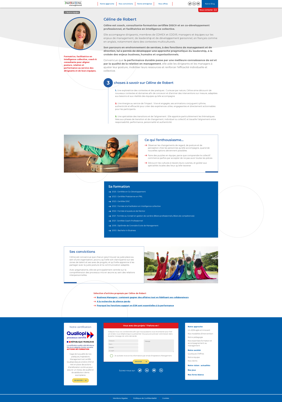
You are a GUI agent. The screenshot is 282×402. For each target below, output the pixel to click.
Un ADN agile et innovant (199, 330)
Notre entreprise (144, 4)
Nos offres (163, 4)
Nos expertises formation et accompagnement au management (200, 343)
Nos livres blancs (196, 375)
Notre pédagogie (195, 337)
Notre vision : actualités (199, 365)
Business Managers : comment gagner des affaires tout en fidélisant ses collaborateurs (143, 297)
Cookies (165, 398)
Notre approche (107, 4)
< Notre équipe (72, 12)
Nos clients (192, 361)
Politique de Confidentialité (145, 398)
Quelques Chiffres (196, 354)
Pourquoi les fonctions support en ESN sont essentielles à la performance (135, 305)
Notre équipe (194, 357)
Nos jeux (192, 370)
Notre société (194, 350)
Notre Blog (210, 4)
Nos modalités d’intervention (200, 334)
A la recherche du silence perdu (113, 301)
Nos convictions (126, 4)
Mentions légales (120, 398)
